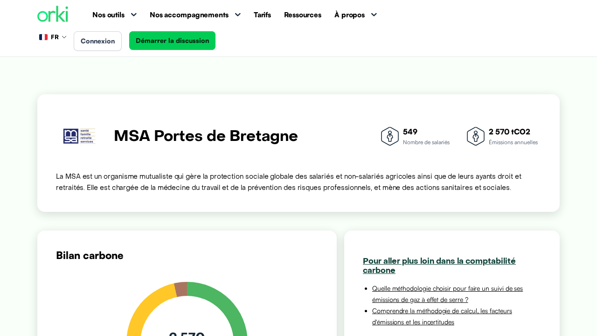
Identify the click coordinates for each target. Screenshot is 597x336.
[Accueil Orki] (52, 15)
